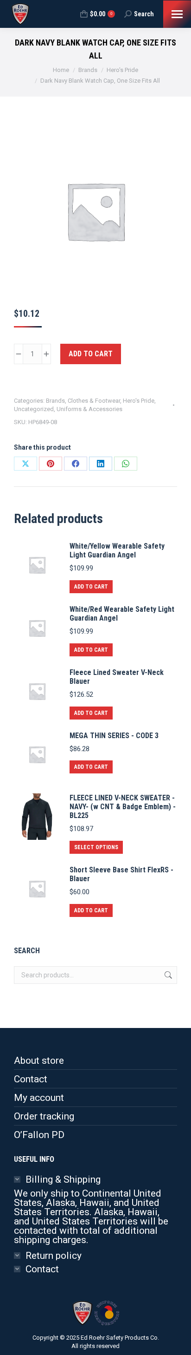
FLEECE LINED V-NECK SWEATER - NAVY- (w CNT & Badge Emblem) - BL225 (123, 806)
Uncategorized (34, 409)
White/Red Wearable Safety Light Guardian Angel (122, 613)
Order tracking (44, 1116)
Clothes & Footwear (94, 400)
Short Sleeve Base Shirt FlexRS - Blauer (121, 874)
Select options (96, 847)
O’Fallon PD (39, 1134)
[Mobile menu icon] (177, 14)
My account (39, 1097)
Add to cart (91, 353)
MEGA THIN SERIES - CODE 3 (114, 735)
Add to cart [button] (91, 586)
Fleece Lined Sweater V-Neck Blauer (117, 677)
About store (39, 1060)
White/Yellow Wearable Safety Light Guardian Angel (117, 550)
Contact (30, 1079)
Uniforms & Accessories (89, 409)
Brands (55, 400)
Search (167, 975)
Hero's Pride (138, 400)
